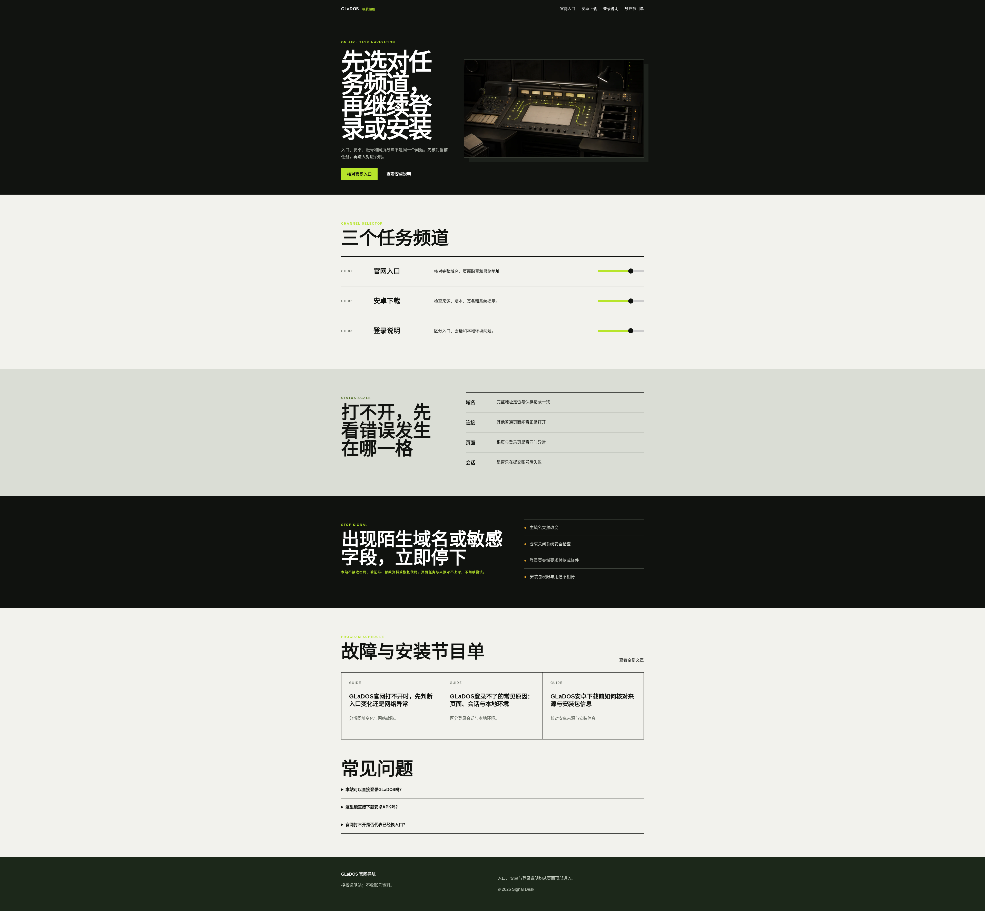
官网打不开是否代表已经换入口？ (376, 825)
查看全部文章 (631, 660)
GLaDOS (358, 9)
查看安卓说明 (399, 174)
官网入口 (567, 9)
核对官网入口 (359, 174)
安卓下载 (589, 9)
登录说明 (610, 9)
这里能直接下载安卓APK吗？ (373, 807)
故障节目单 (634, 9)
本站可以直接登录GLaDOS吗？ (374, 789)
